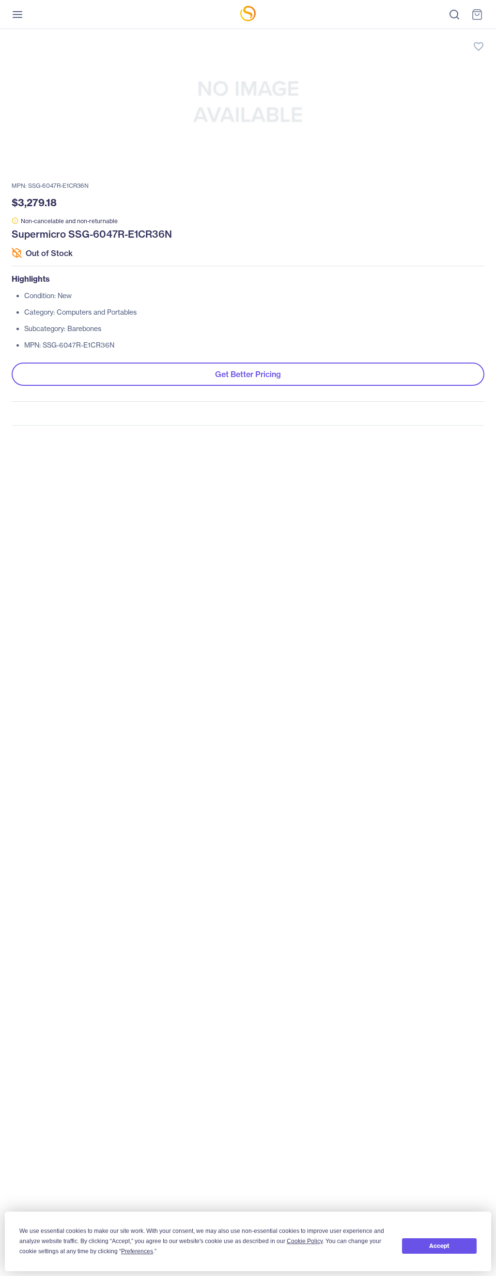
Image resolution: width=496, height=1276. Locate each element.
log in (433, 36)
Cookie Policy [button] (305, 1241)
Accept (439, 1245)
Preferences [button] (137, 1251)
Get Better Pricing (248, 374)
